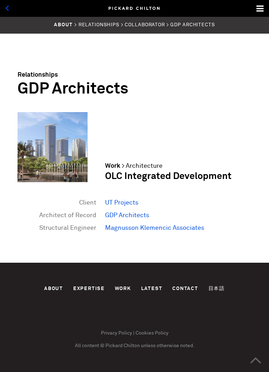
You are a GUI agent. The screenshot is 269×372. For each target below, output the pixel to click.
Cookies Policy (152, 333)
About (53, 288)
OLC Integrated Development (168, 176)
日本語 (216, 288)
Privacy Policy (116, 333)
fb (142, 317)
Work (112, 166)
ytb (157, 317)
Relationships (38, 75)
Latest (152, 288)
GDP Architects (127, 215)
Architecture (144, 166)
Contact (185, 288)
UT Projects (121, 203)
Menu (260, 8)
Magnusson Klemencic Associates (154, 228)
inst (110, 317)
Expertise (89, 288)
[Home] (134, 8)
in (126, 317)
